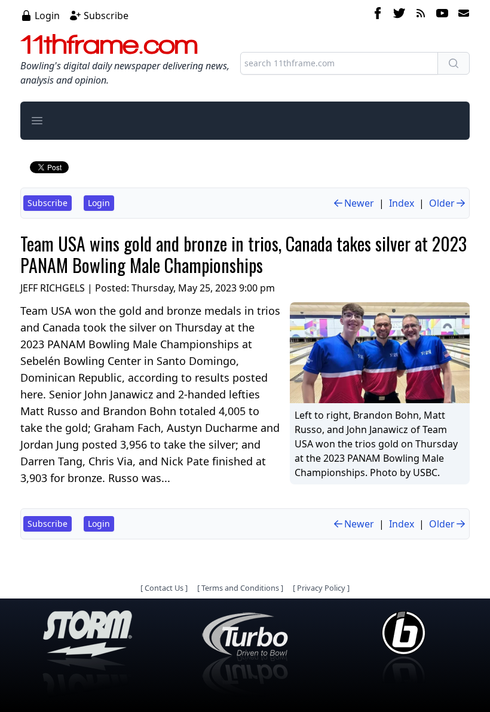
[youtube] (442, 15)
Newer (359, 203)
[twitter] (399, 15)
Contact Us (164, 587)
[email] (461, 15)
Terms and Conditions (240, 587)
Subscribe (106, 15)
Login (47, 15)
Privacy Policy (321, 587)
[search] (453, 63)
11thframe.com (109, 44)
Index (401, 203)
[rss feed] (420, 15)
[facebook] (377, 15)
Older (442, 203)
